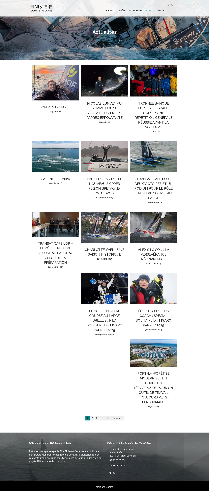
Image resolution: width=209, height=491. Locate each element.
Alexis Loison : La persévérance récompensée (153, 254)
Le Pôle (121, 10)
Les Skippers (135, 10)
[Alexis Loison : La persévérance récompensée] (153, 242)
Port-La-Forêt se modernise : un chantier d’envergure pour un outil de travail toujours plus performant (153, 387)
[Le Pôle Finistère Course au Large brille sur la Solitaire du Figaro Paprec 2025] (104, 303)
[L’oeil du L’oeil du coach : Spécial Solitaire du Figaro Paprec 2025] (153, 303)
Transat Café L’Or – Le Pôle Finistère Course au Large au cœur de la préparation (55, 253)
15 (108, 418)
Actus (149, 10)
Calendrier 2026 (55, 179)
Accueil (110, 10)
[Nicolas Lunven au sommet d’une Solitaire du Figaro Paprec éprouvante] (104, 96)
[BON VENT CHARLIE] (55, 99)
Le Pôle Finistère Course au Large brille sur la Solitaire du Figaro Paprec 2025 (104, 320)
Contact (162, 10)
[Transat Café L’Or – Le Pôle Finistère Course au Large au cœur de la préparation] (55, 236)
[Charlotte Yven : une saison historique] (104, 242)
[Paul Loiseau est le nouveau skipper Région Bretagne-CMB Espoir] (104, 171)
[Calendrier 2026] (55, 171)
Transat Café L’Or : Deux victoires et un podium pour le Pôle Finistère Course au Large (153, 188)
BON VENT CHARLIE (55, 107)
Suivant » (117, 418)
